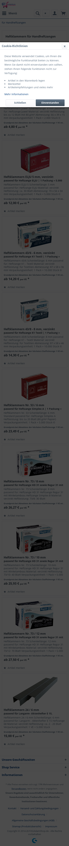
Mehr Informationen (16, 94)
